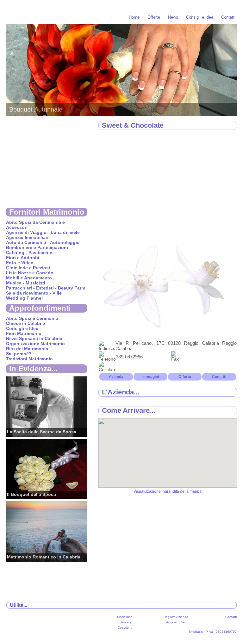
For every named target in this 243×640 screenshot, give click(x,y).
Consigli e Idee (199, 17)
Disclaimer (124, 617)
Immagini (150, 377)
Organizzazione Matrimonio (35, 343)
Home (134, 17)
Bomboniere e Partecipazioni (37, 247)
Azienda (116, 377)
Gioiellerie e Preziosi (28, 267)
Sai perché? (19, 353)
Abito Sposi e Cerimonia (32, 318)
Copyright (125, 627)
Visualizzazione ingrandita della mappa (168, 491)
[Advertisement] (167, 181)
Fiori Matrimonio (23, 333)
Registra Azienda (176, 617)
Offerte (153, 17)
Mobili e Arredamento (29, 277)
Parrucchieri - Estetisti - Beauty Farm (45, 287)
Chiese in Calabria (25, 323)
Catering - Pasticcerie (29, 252)
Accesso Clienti (177, 622)
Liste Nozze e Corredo (29, 272)
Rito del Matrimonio (27, 348)
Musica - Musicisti (25, 282)
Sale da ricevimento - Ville (34, 293)
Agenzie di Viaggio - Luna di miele (43, 232)
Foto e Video (20, 262)
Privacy (126, 622)
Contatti (228, 17)
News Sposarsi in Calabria (34, 338)
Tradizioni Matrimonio (29, 358)
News (173, 17)
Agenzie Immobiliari (27, 237)
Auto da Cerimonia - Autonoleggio (43, 242)
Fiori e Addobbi (22, 257)
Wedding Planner (24, 298)
